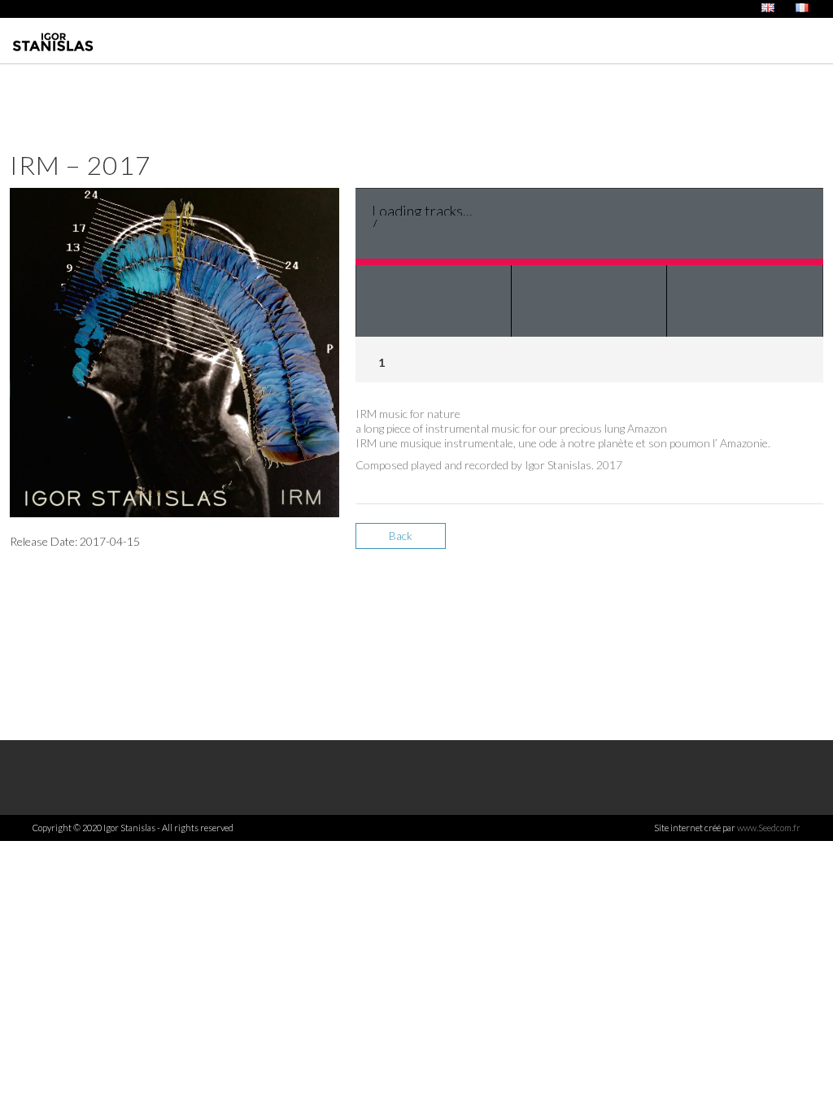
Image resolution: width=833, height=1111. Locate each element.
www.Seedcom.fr (768, 827)
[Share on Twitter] (752, 542)
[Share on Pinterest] (809, 542)
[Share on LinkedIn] (780, 542)
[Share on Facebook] (723, 542)
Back (400, 535)
